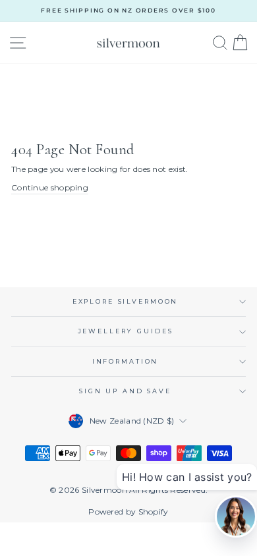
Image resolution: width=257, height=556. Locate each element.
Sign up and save (125, 391)
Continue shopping (49, 187)
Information (125, 361)
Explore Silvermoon (125, 301)
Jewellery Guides (125, 331)
